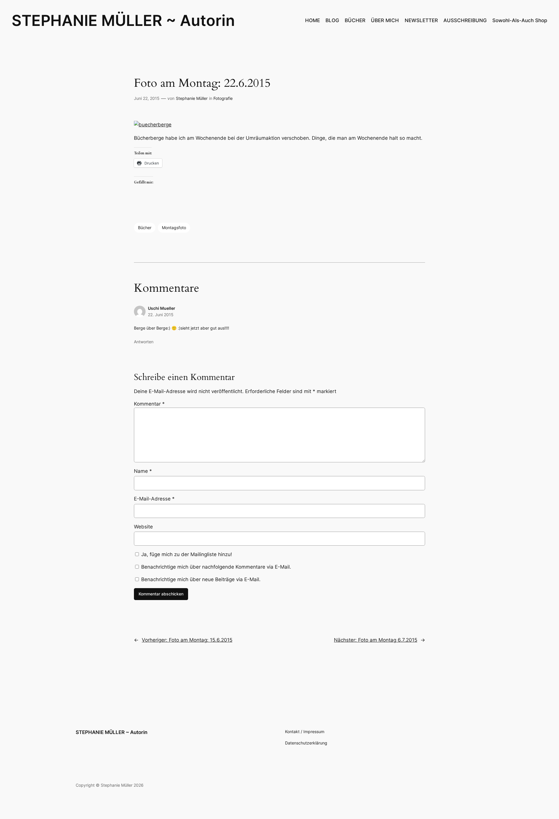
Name (143, 471)
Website (143, 527)
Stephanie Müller (192, 98)
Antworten (143, 341)
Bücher (144, 227)
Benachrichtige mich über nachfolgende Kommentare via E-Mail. (216, 567)
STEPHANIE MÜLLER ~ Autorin (123, 20)
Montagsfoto (174, 227)
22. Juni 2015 (161, 314)
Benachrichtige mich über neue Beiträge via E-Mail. (201, 579)
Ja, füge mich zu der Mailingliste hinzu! (186, 554)
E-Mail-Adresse (154, 499)
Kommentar (149, 404)
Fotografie (223, 98)
